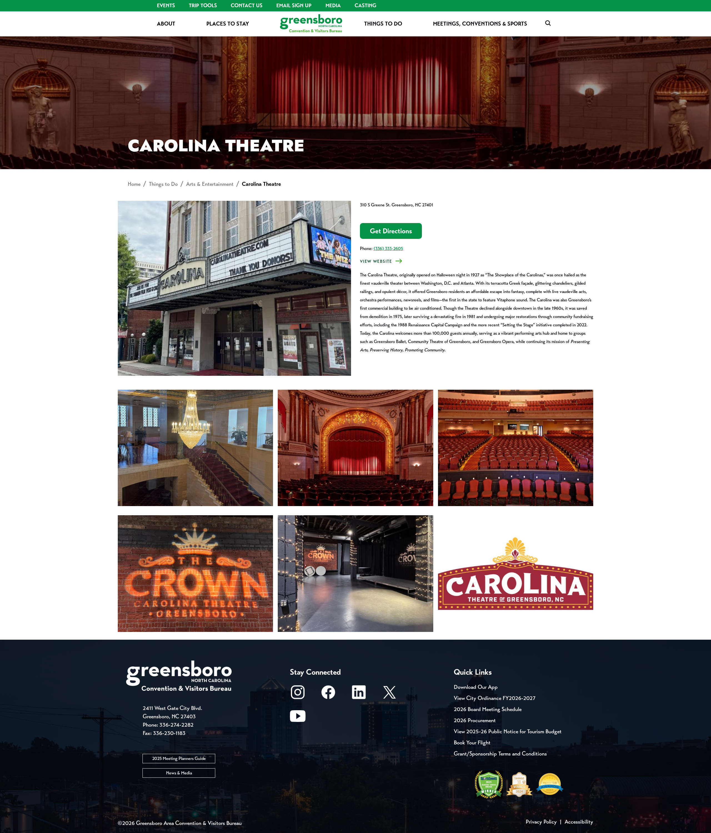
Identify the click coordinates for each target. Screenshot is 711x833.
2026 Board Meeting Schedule (488, 709)
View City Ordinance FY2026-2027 (494, 698)
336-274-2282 (176, 724)
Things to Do (383, 23)
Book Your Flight (472, 742)
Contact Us (246, 5)
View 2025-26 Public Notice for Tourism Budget (508, 731)
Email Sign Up (294, 5)
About (166, 23)
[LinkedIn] (359, 694)
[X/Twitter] (389, 694)
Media (333, 5)
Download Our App (476, 687)
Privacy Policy (541, 821)
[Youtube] (298, 718)
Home (134, 184)
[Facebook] (328, 694)
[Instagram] (298, 694)
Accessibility (579, 821)
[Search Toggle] (548, 23)
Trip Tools (203, 5)
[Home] (311, 23)
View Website (376, 261)
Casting (365, 5)
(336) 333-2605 (388, 248)
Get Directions (391, 231)
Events (166, 5)
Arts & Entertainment (210, 184)
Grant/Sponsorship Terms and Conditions (500, 753)
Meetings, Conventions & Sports (480, 23)
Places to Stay (227, 23)
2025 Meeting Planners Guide (179, 758)
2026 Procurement (475, 720)
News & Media (179, 773)
